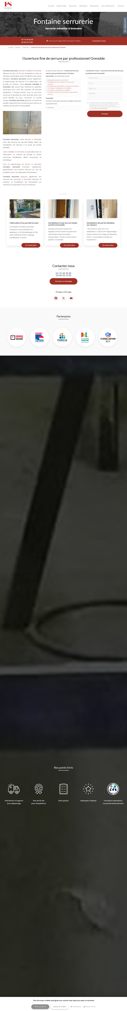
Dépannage (61, 6)
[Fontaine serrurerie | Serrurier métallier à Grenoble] (8, 6)
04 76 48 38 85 (27, 40)
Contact (120, 6)
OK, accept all (41, 1007)
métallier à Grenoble (16, 152)
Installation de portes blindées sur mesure (101, 224)
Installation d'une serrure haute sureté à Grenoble (62, 224)
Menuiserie (94, 6)
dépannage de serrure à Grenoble (26, 164)
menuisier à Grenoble (22, 179)
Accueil (51, 6)
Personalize (76, 1007)
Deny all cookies (60, 1007)
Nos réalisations (108, 6)
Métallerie (83, 6)
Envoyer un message (63, 281)
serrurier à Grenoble (33, 139)
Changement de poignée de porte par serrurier (63, 86)
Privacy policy (90, 1007)
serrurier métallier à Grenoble (30, 71)
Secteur (17, 47)
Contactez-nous (99, 41)
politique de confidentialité (99, 108)
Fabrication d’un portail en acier (24, 223)
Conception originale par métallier (58, 90)
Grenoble (26, 47)
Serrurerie (73, 6)
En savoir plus (30, 245)
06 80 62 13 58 (27, 42)
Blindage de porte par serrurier (57, 80)
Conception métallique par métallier (59, 88)
